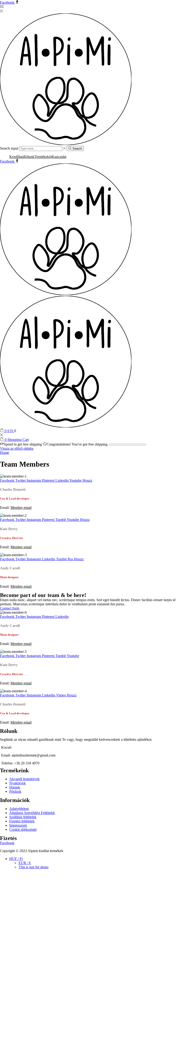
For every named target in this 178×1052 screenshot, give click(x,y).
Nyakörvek (17, 783)
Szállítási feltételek (22, 817)
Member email (21, 508)
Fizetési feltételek (22, 821)
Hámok (14, 787)
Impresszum (18, 825)
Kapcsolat (59, 157)
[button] (9, 608)
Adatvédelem (19, 809)
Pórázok (15, 791)
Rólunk (28, 157)
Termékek (43, 157)
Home (4, 453)
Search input (9, 148)
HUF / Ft (16, 859)
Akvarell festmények (24, 779)
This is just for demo (33, 867)
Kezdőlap (16, 157)
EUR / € (25, 863)
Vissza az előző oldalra (16, 448)
